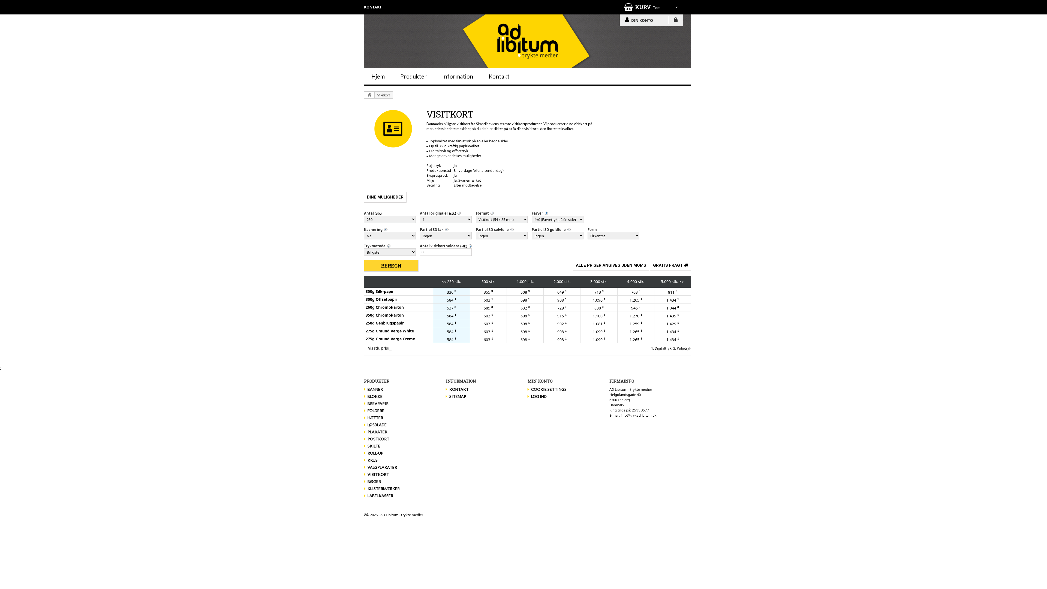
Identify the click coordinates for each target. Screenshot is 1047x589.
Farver (537, 213)
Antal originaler (434, 213)
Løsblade (377, 424)
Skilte (374, 446)
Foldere (376, 410)
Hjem (378, 76)
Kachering (373, 229)
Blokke (375, 396)
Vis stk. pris (378, 348)
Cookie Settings (549, 389)
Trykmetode (375, 246)
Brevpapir (378, 403)
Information (457, 76)
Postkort (378, 439)
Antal (369, 213)
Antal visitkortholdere (439, 246)
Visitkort (383, 95)
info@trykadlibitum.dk (639, 415)
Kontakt (499, 76)
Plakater (377, 431)
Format (482, 213)
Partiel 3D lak (432, 229)
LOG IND (676, 20)
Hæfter (375, 417)
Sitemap (457, 396)
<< (444, 281)
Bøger (374, 481)
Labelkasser (380, 495)
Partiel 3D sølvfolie (492, 229)
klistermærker (384, 488)
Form (592, 229)
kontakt (373, 7)
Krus (373, 460)
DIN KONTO (642, 20)
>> (681, 281)
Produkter (413, 76)
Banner (375, 389)
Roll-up (375, 453)
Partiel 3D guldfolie (549, 229)
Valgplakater (382, 467)
